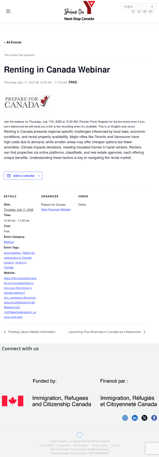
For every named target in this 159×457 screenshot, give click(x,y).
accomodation (12, 253)
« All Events (12, 42)
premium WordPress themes (93, 441)
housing (9, 262)
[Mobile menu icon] (8, 11)
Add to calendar (24, 176)
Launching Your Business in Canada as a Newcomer (105, 331)
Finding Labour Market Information (31, 331)
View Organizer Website (56, 209)
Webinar (9, 242)
